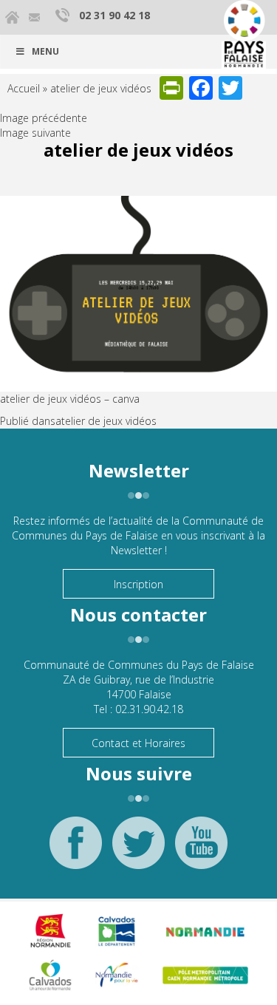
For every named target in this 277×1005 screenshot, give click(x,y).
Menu (45, 51)
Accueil (23, 88)
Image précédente (43, 118)
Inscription (138, 584)
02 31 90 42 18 (114, 15)
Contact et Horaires (138, 743)
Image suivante (35, 133)
